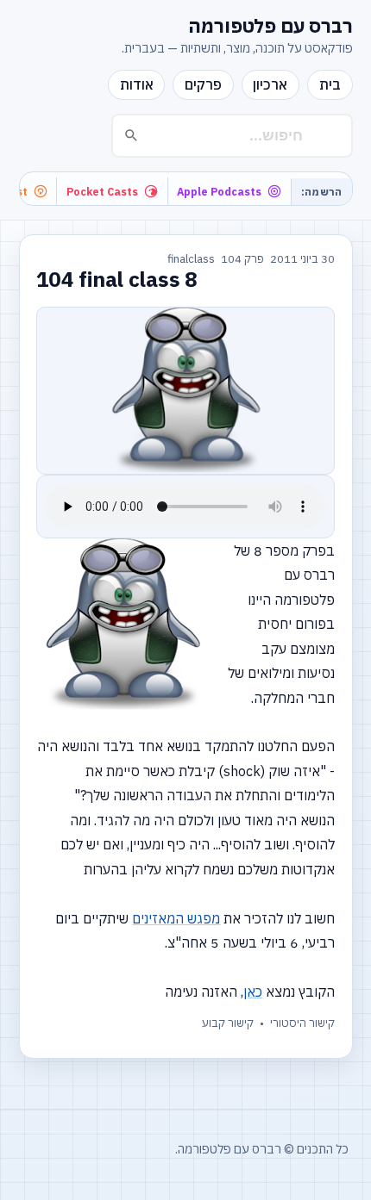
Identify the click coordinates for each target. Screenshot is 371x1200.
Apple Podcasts (219, 191)
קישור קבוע (228, 1023)
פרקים (203, 84)
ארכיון (270, 84)
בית (330, 84)
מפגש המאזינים (176, 918)
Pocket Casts (102, 191)
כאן (252, 991)
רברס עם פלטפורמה (270, 26)
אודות (137, 84)
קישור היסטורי (302, 1023)
